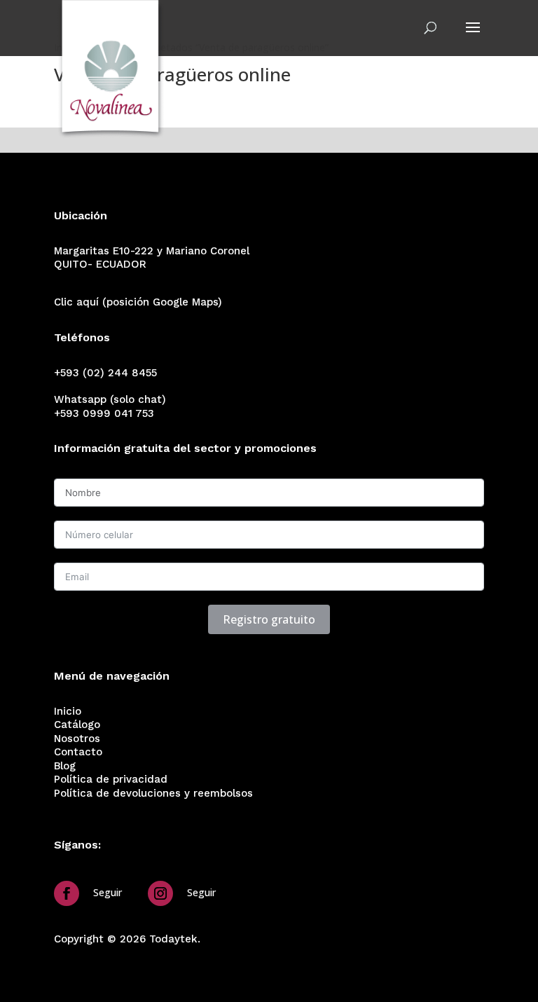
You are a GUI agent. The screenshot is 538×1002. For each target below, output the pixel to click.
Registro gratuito (269, 619)
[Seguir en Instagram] (160, 893)
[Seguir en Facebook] (66, 893)
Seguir (107, 892)
